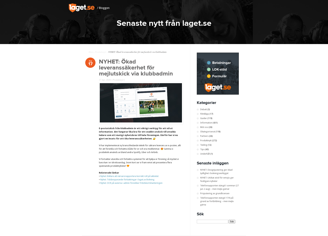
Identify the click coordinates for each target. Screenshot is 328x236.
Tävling (203, 145)
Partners (204, 136)
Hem (91, 51)
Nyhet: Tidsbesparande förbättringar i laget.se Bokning (127, 179)
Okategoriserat (207, 131)
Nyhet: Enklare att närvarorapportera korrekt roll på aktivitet (129, 176)
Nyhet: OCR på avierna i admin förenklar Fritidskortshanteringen (131, 183)
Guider (203, 118)
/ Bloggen (103, 8)
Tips (202, 149)
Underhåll (205, 153)
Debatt (203, 109)
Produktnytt (100, 51)
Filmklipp (204, 114)
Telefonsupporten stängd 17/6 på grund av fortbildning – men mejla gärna (217, 201)
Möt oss (204, 127)
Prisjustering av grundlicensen (214, 193)
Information (206, 122)
